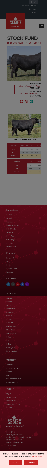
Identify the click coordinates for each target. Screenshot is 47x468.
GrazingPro (10, 347)
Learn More (37, 456)
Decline (31, 462)
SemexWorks (11, 246)
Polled (8, 337)
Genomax (10, 312)
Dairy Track (10, 236)
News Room (11, 397)
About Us (9, 365)
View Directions (11, 445)
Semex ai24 (10, 232)
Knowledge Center (13, 404)
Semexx (9, 316)
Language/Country (30, 5)
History (9, 372)
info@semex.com (16, 442)
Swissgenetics (11, 351)
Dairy (8, 261)
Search (33, 13)
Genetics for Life (12, 382)
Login (34, 2)
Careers (9, 375)
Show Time (10, 330)
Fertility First (10, 309)
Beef (8, 265)
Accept (15, 462)
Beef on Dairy (11, 268)
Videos (33, 9)
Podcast (9, 408)
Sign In (8, 394)
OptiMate (9, 243)
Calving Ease (11, 326)
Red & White (11, 333)
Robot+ (9, 302)
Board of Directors (13, 368)
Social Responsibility (13, 379)
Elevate (9, 218)
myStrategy (10, 239)
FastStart (9, 305)
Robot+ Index (11, 229)
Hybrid (8, 344)
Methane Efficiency (13, 225)
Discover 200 (11, 401)
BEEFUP (9, 319)
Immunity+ (10, 222)
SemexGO (10, 258)
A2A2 (8, 340)
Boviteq (9, 215)
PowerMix (10, 323)
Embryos (9, 272)
